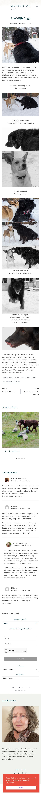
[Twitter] (14, 773)
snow (18, 381)
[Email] (26, 773)
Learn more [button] (10, 782)
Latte (33, 377)
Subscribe (20, 659)
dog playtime (19, 377)
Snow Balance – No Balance (31, 391)
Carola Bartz (17, 479)
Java (27, 377)
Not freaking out (8, 381)
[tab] (16, 458)
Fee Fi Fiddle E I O (9, 390)
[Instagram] (18, 773)
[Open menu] (37, 6)
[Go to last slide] (4, 434)
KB (12, 506)
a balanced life (8, 377)
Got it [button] (21, 787)
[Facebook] (22, 773)
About (20, 687)
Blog (28, 687)
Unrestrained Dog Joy (13, 451)
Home (13, 687)
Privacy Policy (20, 690)
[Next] (36, 434)
